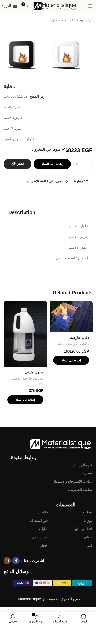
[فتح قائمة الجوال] (90, 6)
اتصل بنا (87, 473)
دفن (40, 383)
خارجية (73, 344)
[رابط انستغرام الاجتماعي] (7, 560)
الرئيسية (86, 20)
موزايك (88, 521)
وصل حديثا (85, 512)
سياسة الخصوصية (80, 490)
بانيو (90, 545)
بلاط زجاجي (39, 537)
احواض (88, 537)
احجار (44, 545)
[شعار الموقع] (55, 6)
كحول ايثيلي (34, 372)
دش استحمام (39, 521)
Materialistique (29, 599)
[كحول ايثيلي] (25, 334)
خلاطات (42, 512)
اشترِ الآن (17, 164)
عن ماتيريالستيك (81, 465)
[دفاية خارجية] (71, 316)
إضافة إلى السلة (52, 164)
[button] (71, 360)
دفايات (70, 20)
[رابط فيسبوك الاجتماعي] (16, 560)
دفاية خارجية (79, 337)
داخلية (55, 20)
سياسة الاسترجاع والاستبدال (73, 481)
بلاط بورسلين (83, 529)
